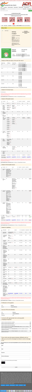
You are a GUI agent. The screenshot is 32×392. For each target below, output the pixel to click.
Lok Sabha (5, 7)
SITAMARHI (9, 25)
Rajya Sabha (16, 7)
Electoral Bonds (26, 7)
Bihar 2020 (5, 25)
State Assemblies (10, 7)
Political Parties (21, 7)
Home (1, 7)
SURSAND (14, 25)
